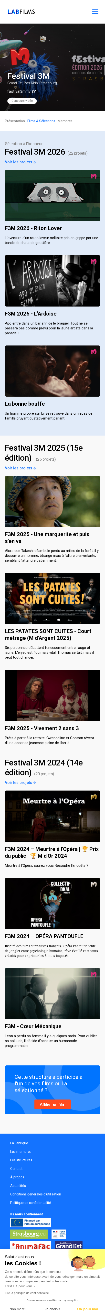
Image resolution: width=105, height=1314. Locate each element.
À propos (17, 1177)
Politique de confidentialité (30, 1203)
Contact (16, 1169)
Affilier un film (52, 1104)
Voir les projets (19, 162)
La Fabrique (19, 1143)
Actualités (18, 1186)
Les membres (21, 1152)
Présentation (15, 121)
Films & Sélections (41, 121)
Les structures (21, 1160)
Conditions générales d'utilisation (35, 1194)
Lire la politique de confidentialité (27, 1293)
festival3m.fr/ (19, 91)
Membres (65, 121)
